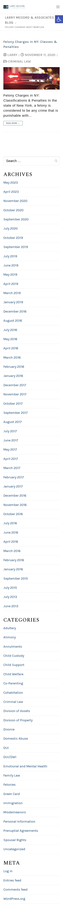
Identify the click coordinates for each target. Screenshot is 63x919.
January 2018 (13, 376)
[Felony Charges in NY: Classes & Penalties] (31, 78)
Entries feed (12, 880)
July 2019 (10, 256)
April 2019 (10, 284)
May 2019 (10, 275)
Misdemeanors (14, 812)
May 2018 (10, 339)
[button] (59, 19)
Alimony (9, 637)
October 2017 (13, 404)
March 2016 (11, 551)
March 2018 (12, 358)
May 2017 (10, 449)
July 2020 (10, 228)
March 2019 (12, 293)
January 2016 (13, 569)
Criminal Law (19, 61)
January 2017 (13, 486)
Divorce (9, 729)
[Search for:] (31, 160)
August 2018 (12, 321)
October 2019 (13, 238)
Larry (12, 55)
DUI (6, 748)
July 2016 (10, 523)
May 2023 (10, 183)
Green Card (11, 794)
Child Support (13, 665)
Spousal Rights (14, 840)
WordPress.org (14, 899)
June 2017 (10, 440)
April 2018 (10, 348)
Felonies (9, 785)
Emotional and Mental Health (25, 766)
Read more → (13, 123)
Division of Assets (16, 711)
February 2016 (13, 560)
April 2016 (10, 542)
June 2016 (10, 532)
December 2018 (14, 311)
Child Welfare (13, 674)
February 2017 (13, 477)
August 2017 (12, 422)
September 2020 (16, 219)
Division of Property (18, 720)
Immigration (13, 803)
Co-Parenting (13, 683)
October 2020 (13, 210)
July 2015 (10, 588)
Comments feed (15, 890)
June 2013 (10, 606)
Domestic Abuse (15, 739)
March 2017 (11, 468)
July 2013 (10, 597)
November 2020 (15, 201)
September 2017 (15, 413)
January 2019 (13, 302)
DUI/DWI (9, 757)
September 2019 (15, 247)
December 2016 (14, 496)
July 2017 (10, 431)
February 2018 (13, 367)
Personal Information (19, 822)
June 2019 (10, 265)
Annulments (12, 647)
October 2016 (13, 514)
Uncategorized (14, 849)
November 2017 (14, 394)
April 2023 (11, 192)
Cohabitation (13, 693)
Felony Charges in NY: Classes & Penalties (30, 44)
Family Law (11, 775)
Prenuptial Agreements (20, 831)
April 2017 (10, 459)
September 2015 (15, 579)
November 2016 (15, 505)
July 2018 (10, 330)
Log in (8, 871)
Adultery (9, 628)
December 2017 (14, 385)
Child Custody (13, 656)
